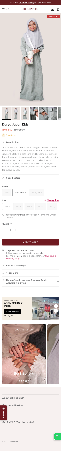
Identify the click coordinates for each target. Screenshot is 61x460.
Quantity (7, 224)
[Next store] (56, 311)
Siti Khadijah (13, 442)
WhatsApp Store (9, 316)
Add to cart (30, 242)
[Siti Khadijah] (30, 9)
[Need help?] (57, 436)
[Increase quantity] (16, 230)
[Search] (9, 9)
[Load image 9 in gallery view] (30, 59)
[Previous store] (56, 306)
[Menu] (3, 9)
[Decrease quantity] (4, 230)
